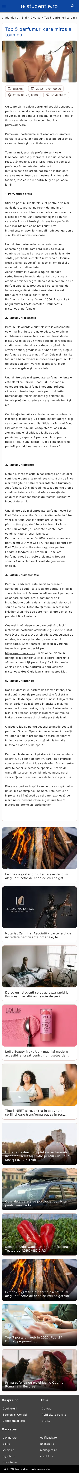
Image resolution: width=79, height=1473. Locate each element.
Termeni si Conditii (15, 1414)
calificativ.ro (48, 1437)
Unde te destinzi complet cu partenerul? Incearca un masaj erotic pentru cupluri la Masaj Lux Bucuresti (37, 1156)
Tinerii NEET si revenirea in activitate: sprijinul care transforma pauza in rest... (36, 1112)
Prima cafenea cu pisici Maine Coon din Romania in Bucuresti (35, 1384)
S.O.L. (46, 1420)
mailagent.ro (48, 1450)
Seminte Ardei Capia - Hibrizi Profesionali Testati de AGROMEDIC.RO (37, 1248)
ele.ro (6, 1443)
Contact (47, 1408)
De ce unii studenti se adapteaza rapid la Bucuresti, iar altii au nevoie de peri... (37, 994)
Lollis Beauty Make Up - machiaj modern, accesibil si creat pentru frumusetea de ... (37, 1053)
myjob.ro (8, 1456)
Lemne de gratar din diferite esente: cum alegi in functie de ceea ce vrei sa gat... (36, 876)
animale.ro (47, 1443)
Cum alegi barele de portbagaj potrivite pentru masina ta (36, 1203)
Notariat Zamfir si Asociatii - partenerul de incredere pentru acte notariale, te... (38, 935)
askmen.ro (10, 1437)
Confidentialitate (14, 1420)
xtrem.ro (8, 1450)
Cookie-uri (9, 1408)
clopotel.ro (10, 1462)
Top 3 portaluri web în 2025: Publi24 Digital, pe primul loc (33, 1339)
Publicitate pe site (54, 1414)
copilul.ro (46, 1456)
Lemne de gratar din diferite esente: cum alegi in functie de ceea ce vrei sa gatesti (37, 1294)
